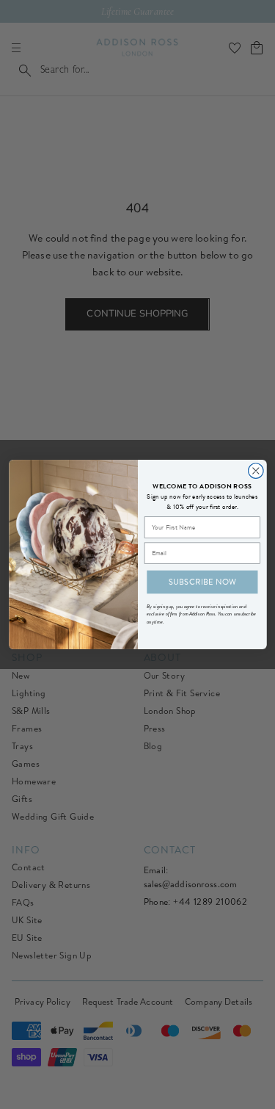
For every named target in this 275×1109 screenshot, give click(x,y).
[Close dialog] (255, 471)
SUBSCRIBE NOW (202, 582)
